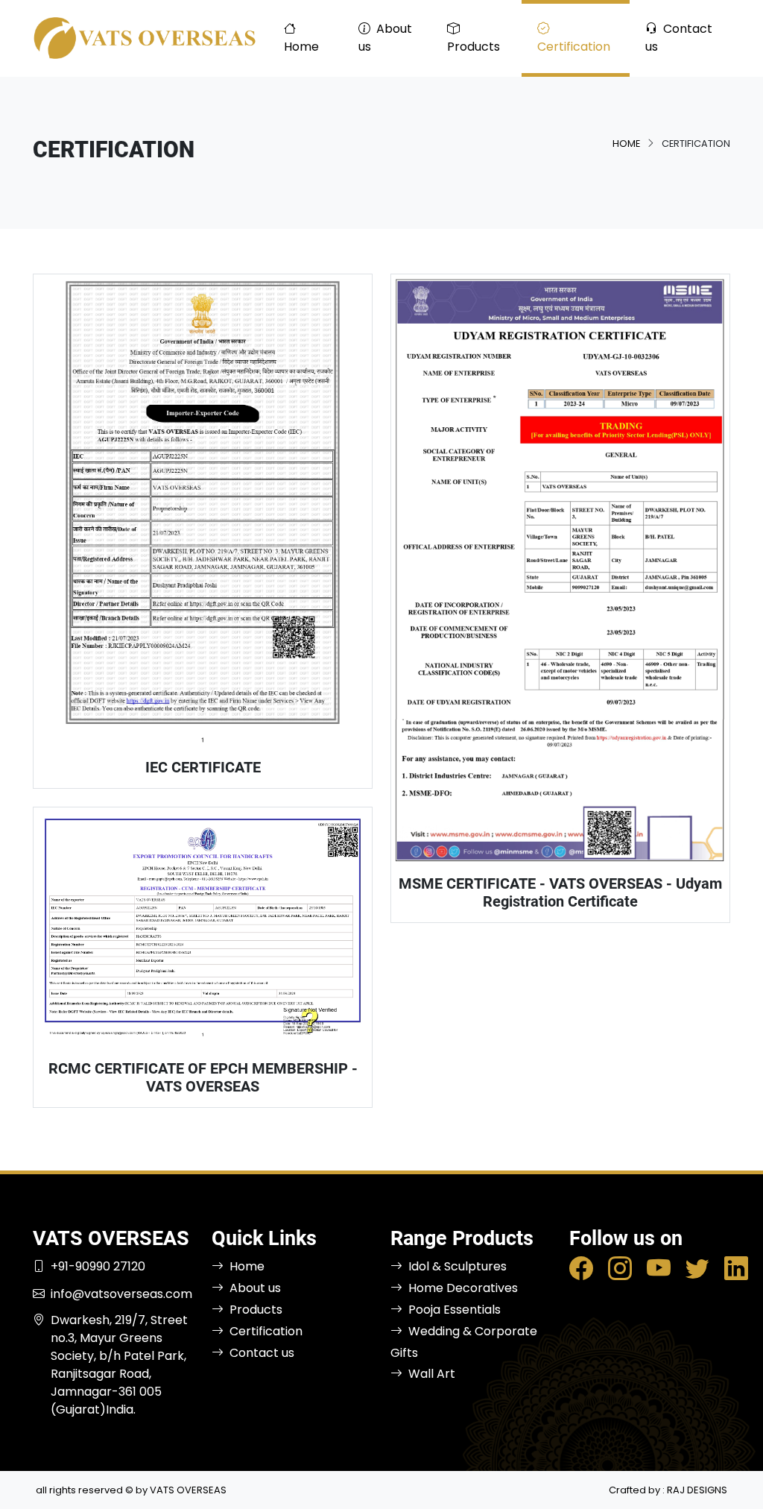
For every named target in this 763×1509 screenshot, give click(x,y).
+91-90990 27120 (98, 1266)
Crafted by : (668, 1490)
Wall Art (431, 1373)
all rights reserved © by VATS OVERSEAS (131, 1490)
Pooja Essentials (454, 1309)
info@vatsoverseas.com (121, 1293)
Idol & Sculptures (457, 1266)
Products (473, 46)
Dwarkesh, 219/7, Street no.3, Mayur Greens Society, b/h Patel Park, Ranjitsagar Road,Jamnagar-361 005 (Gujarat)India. (119, 1364)
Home (301, 46)
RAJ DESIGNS (697, 1490)
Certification (573, 46)
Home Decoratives (463, 1288)
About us (385, 37)
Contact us (678, 37)
